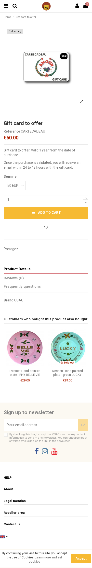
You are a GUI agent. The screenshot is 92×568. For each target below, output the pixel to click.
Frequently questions (22, 286)
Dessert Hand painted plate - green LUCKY (67, 373)
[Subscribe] (83, 425)
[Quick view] (28, 365)
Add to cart (49, 213)
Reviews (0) (14, 278)
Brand (8, 300)
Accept (81, 558)
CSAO (19, 300)
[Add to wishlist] (46, 227)
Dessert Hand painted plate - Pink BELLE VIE (25, 373)
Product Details (17, 269)
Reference (12, 131)
